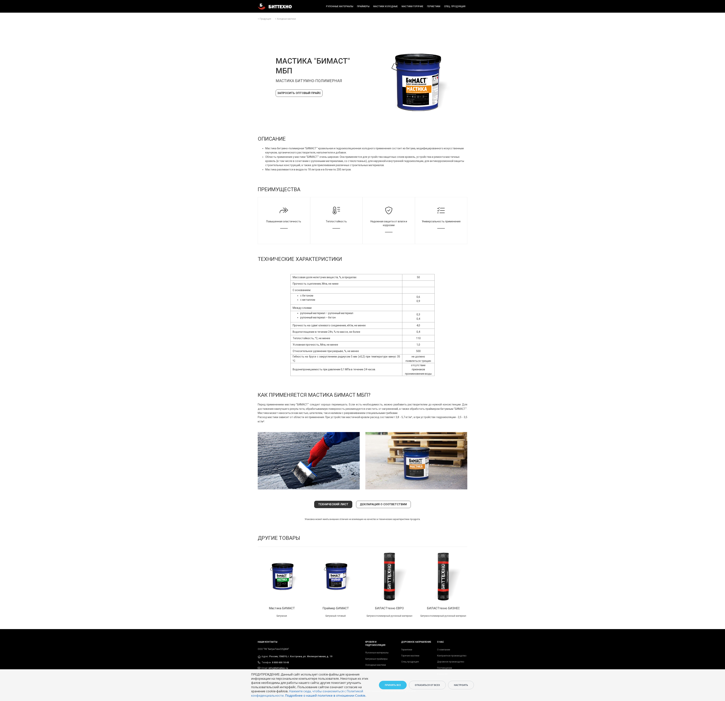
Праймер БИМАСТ (335, 608)
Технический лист (333, 504)
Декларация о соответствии (383, 504)
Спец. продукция (454, 6)
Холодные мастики (375, 665)
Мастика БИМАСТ (282, 608)
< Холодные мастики (285, 19)
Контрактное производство (451, 655)
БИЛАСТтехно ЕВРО (389, 608)
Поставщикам (444, 668)
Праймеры (363, 6)
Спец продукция (410, 661)
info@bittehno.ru (278, 668)
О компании (443, 649)
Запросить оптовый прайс (299, 93)
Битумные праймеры (376, 659)
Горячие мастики (410, 655)
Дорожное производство (450, 661)
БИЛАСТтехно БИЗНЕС (443, 608)
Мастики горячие (412, 6)
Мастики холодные (385, 6)
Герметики (433, 6)
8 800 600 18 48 (280, 662)
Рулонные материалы (339, 6)
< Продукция (264, 19)
